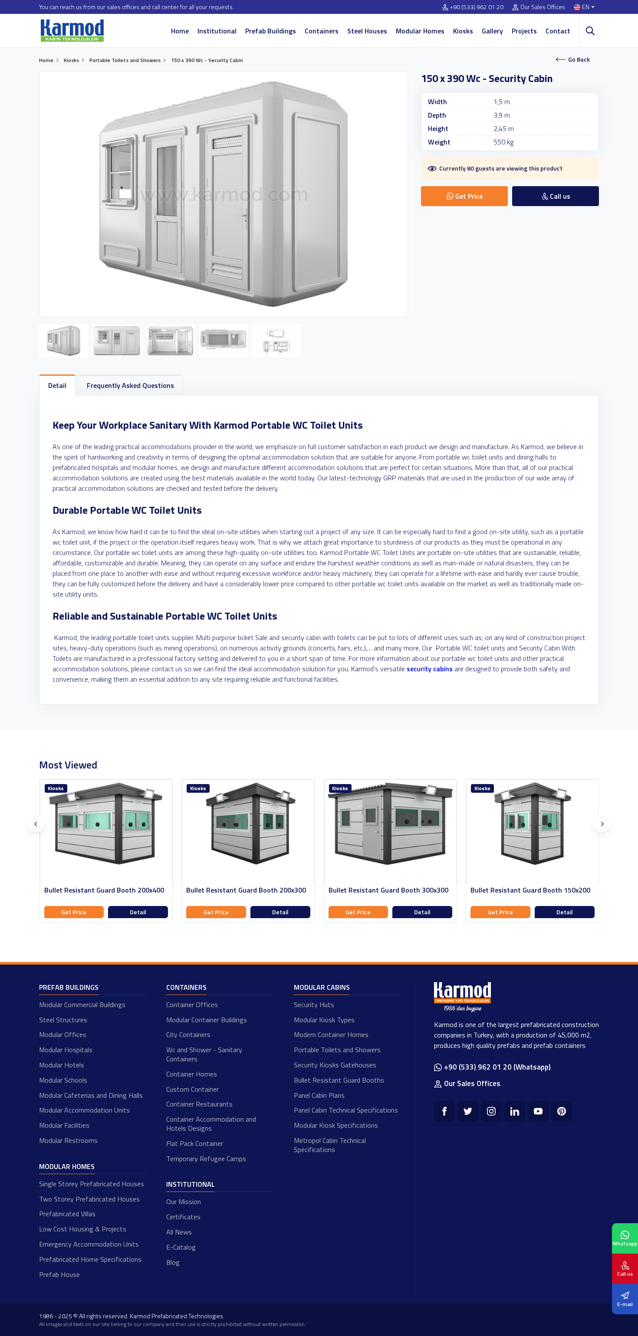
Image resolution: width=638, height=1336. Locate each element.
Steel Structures (63, 1019)
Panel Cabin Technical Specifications (346, 1110)
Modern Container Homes (331, 1034)
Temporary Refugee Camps (206, 1158)
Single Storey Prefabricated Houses (91, 1183)
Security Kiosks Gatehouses (335, 1065)
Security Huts (314, 1004)
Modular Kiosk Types (324, 1019)
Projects (524, 31)
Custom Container (192, 1089)
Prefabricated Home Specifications (90, 1259)
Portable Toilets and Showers (337, 1049)
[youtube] (538, 1111)
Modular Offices (62, 1034)
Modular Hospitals (65, 1049)
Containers (322, 31)
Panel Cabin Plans (319, 1095)
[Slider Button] (36, 824)
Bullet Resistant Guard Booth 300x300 (388, 890)
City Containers (188, 1034)
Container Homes (191, 1074)
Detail (138, 911)
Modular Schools (63, 1080)
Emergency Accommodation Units (89, 1244)
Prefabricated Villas (67, 1213)
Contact (558, 31)
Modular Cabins (322, 987)
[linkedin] (514, 1111)
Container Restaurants (199, 1104)
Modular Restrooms (68, 1140)
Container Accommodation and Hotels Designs (211, 1123)
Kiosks (463, 31)
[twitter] (467, 1111)
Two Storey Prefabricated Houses (89, 1199)
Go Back (579, 59)
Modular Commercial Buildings (82, 1004)
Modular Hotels (61, 1065)
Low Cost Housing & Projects (82, 1229)
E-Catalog (181, 1247)
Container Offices (192, 1004)
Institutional (217, 31)
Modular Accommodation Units (84, 1110)
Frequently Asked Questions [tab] (130, 385)
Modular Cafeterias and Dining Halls (91, 1095)
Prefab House (59, 1274)
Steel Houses (367, 31)
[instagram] (491, 1111)
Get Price (73, 911)
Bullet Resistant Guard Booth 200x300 (246, 890)
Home (180, 31)
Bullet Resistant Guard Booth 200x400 (104, 890)
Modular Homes (420, 31)
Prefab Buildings (270, 31)
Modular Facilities (64, 1125)
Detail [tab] (57, 385)
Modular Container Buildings (206, 1019)
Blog (173, 1262)
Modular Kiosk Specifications (336, 1125)
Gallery (492, 31)
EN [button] (585, 7)
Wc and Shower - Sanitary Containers (204, 1054)
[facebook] (444, 1111)
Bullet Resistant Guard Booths (339, 1080)
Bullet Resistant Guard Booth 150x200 (530, 890)
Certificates (183, 1216)
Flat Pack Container (194, 1143)
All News (179, 1232)
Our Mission (183, 1201)
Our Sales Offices (542, 7)
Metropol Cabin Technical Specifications (330, 1145)
